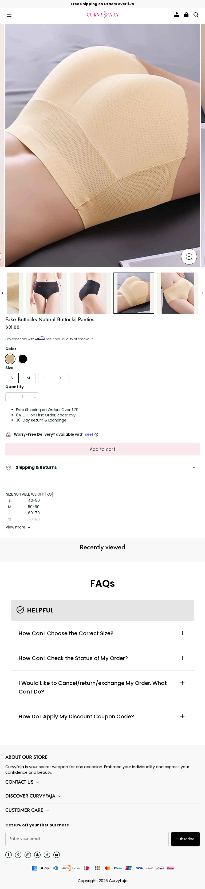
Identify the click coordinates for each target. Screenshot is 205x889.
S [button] (12, 378)
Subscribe (185, 839)
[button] (9, 14)
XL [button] (61, 378)
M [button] (28, 378)
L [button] (44, 378)
